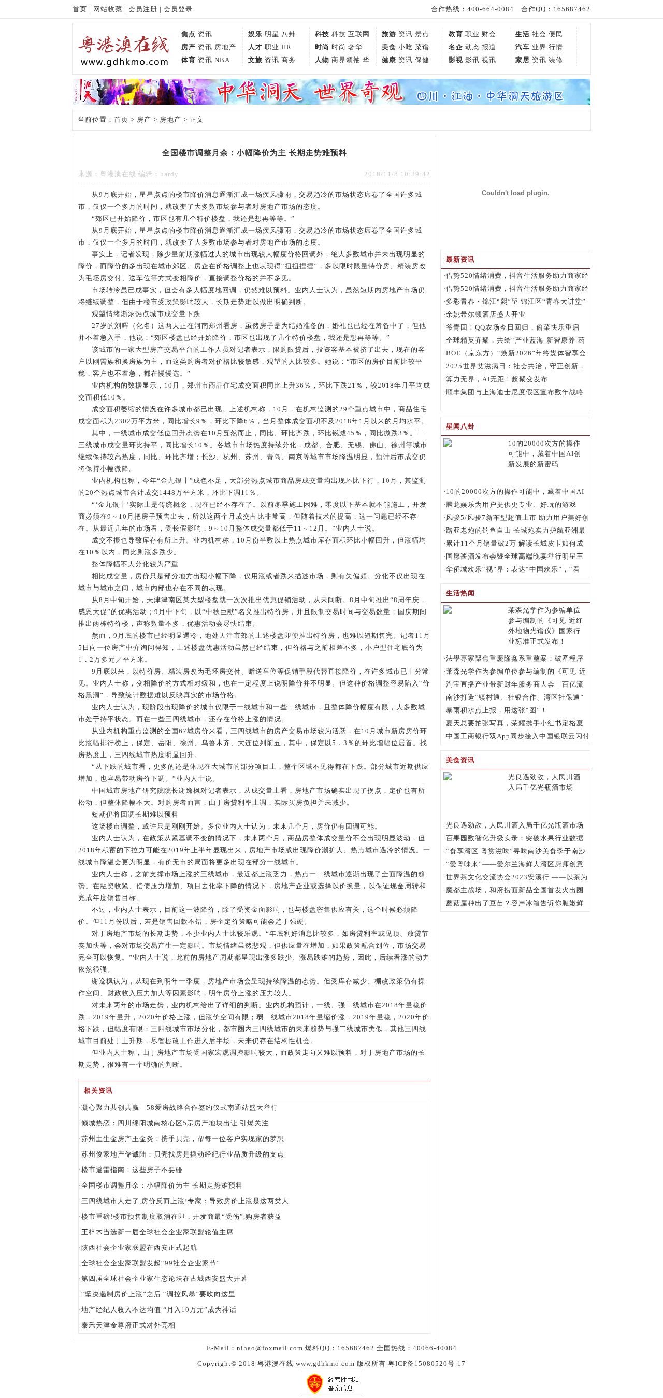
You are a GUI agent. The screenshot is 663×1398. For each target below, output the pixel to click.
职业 (472, 34)
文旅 (255, 60)
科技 (322, 34)
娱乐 (255, 34)
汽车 (522, 47)
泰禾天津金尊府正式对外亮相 (128, 1325)
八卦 (288, 34)
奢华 (355, 47)
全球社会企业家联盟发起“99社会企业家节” (150, 1263)
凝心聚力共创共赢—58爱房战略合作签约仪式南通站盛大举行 (179, 1107)
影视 (456, 60)
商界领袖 (346, 60)
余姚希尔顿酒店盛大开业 (486, 314)
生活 (522, 34)
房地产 (225, 47)
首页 (80, 9)
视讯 (489, 60)
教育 (456, 34)
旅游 (389, 34)
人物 (322, 60)
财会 (489, 34)
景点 (422, 34)
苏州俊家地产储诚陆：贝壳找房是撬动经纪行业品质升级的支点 (182, 1154)
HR (286, 47)
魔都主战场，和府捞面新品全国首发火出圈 (515, 890)
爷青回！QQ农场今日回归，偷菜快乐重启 (513, 327)
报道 (489, 47)
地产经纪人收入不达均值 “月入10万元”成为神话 (159, 1310)
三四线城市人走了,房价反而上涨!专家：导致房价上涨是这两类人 (185, 1201)
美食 (389, 47)
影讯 (472, 60)
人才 (255, 47)
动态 (472, 47)
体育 (188, 60)
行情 (556, 47)
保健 (422, 60)
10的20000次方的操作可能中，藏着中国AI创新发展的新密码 (544, 453)
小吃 (405, 47)
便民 (556, 34)
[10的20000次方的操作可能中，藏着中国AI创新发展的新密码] (447, 444)
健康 (389, 60)
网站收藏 (107, 9)
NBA (222, 60)
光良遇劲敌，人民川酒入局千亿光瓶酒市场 (515, 825)
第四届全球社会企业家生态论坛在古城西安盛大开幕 (164, 1278)
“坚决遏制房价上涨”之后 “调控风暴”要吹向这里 (158, 1294)
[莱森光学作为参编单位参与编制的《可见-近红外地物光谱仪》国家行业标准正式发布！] (447, 611)
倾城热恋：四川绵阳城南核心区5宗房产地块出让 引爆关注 (175, 1123)
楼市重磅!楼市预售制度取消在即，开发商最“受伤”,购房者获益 (181, 1216)
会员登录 (178, 9)
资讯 (205, 34)
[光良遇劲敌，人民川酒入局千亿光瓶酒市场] (447, 778)
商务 (288, 60)
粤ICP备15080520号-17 (427, 1363)
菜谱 (422, 47)
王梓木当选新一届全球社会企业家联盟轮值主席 (157, 1232)
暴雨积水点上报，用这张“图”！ (496, 710)
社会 (539, 34)
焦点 (188, 34)
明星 (272, 34)
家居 (522, 60)
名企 (456, 47)
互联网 (359, 34)
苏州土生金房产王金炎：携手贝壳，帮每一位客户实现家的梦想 (182, 1139)
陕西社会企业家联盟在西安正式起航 (139, 1247)
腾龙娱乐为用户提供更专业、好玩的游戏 (511, 504)
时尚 (322, 47)
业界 (539, 47)
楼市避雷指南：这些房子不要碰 (132, 1170)
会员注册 (142, 9)
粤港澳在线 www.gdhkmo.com (306, 1363)
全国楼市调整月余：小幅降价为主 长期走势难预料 (162, 1185)
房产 (188, 47)
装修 (556, 60)
